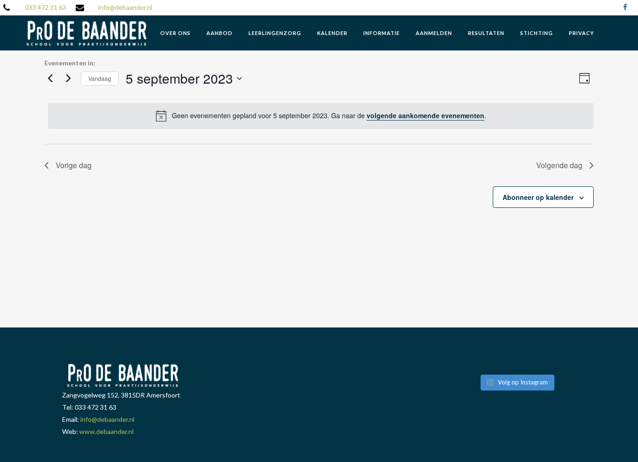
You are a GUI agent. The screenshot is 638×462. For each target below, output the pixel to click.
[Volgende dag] (68, 78)
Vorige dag (74, 165)
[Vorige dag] (50, 78)
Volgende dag (559, 165)
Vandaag (99, 78)
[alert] (321, 116)
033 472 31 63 (45, 7)
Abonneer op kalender (538, 197)
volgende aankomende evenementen (425, 115)
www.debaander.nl (106, 431)
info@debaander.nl (125, 7)
